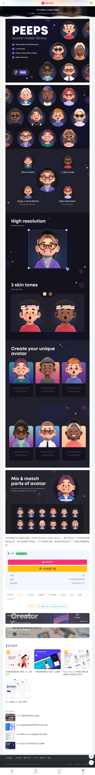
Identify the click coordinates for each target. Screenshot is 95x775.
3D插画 (31, 595)
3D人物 (10, 599)
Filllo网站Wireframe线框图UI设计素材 (32, 734)
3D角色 (41, 595)
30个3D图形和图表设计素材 (28, 716)
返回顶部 (86, 764)
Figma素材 (52, 595)
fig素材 (63, 595)
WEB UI (59, 773)
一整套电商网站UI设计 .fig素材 (47, 672)
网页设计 (43, 758)
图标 (49, 758)
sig (66, 13)
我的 (83, 773)
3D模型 (10, 595)
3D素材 (32, 13)
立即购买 (48, 562)
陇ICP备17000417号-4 (34, 764)
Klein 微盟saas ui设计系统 (16, 702)
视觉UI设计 (27, 758)
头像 (80, 595)
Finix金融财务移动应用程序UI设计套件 (32, 725)
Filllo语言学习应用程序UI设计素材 (31, 744)
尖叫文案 (19, 758)
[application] (47, 502)
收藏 (32, 606)
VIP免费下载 (49, 568)
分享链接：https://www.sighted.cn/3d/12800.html (53, 606)
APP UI (35, 758)
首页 (12, 773)
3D (72, 595)
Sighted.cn (21, 764)
